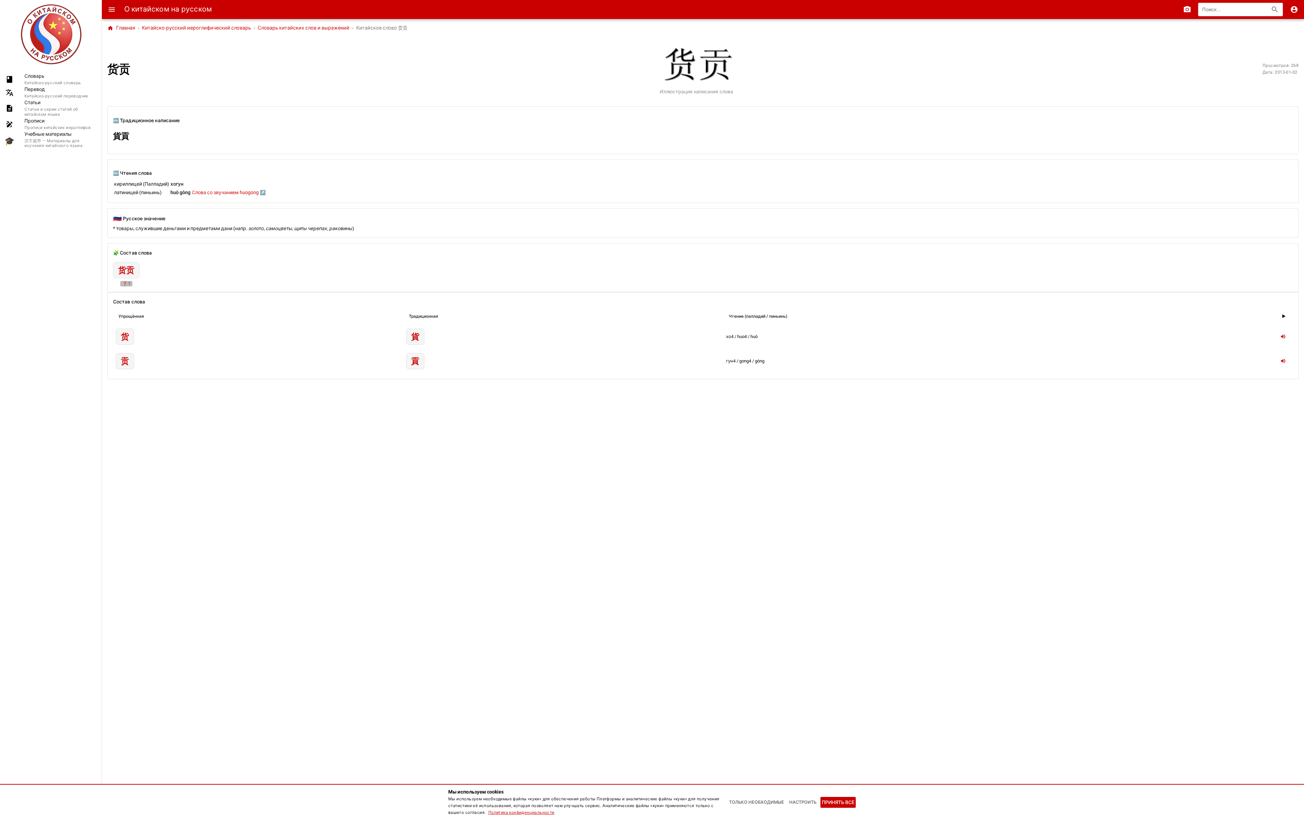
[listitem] (51, 79)
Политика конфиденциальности (521, 812)
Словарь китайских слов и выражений (303, 28)
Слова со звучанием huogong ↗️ (229, 192)
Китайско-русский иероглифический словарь (196, 28)
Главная (121, 28)
